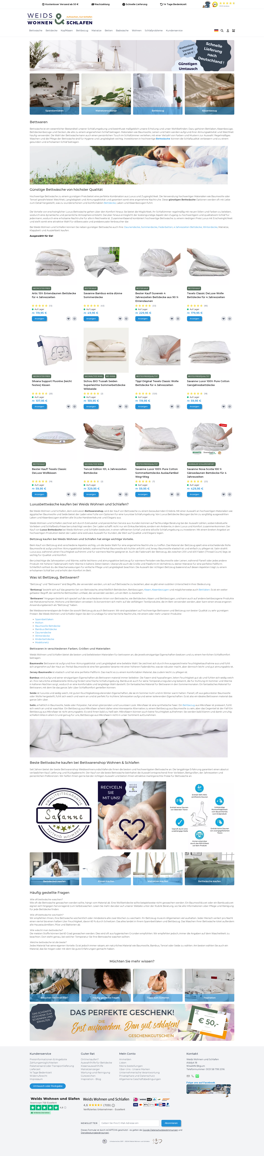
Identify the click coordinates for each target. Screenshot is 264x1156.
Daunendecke (132, 227)
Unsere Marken (141, 1069)
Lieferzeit (35, 1069)
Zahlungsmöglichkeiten (44, 1062)
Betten (109, 30)
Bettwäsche (35, 30)
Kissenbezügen (160, 589)
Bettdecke (51, 30)
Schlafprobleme (154, 30)
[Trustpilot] (55, 1105)
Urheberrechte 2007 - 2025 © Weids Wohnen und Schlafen (130, 1141)
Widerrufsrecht (38, 1076)
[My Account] (228, 30)
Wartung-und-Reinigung (95, 1072)
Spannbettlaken (44, 619)
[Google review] (106, 1104)
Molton (39, 622)
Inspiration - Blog (91, 1079)
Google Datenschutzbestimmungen (160, 1130)
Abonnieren (171, 1123)
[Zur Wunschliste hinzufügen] (68, 318)
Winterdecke (210, 227)
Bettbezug (82, 30)
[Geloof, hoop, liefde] (157, 1141)
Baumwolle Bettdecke (47, 626)
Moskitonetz (42, 642)
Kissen (147, 589)
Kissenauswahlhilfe (92, 1066)
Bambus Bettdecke (46, 629)
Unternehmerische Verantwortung (139, 1072)
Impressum (36, 1079)
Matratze (96, 30)
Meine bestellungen (131, 1066)
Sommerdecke (149, 227)
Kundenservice (174, 30)
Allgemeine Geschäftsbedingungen (140, 1079)
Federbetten (165, 227)
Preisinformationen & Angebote (48, 1059)
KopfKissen (67, 30)
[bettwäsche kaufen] (132, 738)
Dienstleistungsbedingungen (95, 1133)
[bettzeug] (64, 815)
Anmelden (125, 1059)
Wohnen (136, 30)
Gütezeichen (88, 1076)
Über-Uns (124, 1069)
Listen (122, 1062)
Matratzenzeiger (90, 1069)
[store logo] (132, 19)
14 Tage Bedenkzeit (41, 1072)
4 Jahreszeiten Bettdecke (188, 227)
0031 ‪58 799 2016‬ (215, 1069)
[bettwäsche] (132, 165)
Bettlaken (204, 589)
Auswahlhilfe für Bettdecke (96, 1062)
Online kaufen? (90, 1059)
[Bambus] (37, 199)
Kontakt (192, 1053)
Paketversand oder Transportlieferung (52, 1066)
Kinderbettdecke (45, 639)
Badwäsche (122, 30)
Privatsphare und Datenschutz (137, 1076)
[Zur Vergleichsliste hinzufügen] (74, 318)
